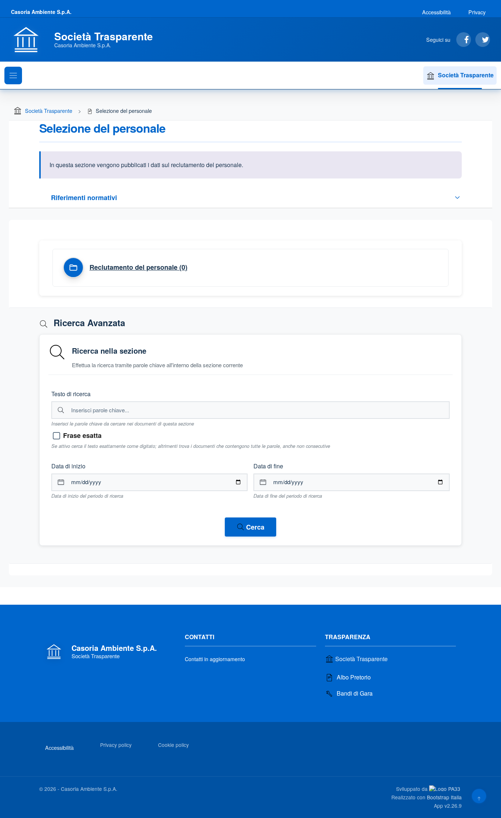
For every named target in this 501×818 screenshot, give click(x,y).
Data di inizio (68, 466)
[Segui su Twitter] (482, 39)
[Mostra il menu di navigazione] (13, 75)
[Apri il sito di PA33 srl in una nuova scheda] (445, 788)
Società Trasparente (466, 75)
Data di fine (268, 466)
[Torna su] (479, 796)
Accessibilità (436, 12)
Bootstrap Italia (444, 797)
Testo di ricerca (71, 394)
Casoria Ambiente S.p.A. (41, 11)
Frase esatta (82, 435)
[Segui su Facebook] (463, 39)
